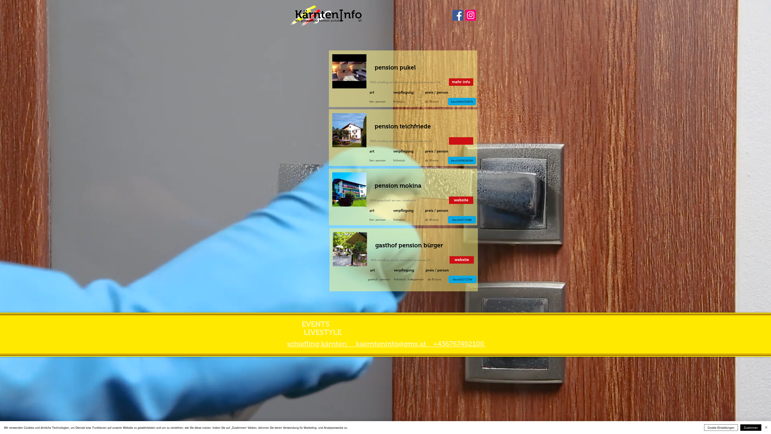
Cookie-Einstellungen (721, 428)
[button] (461, 141)
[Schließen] (766, 427)
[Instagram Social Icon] (470, 15)
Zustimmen (751, 428)
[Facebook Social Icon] (457, 15)
